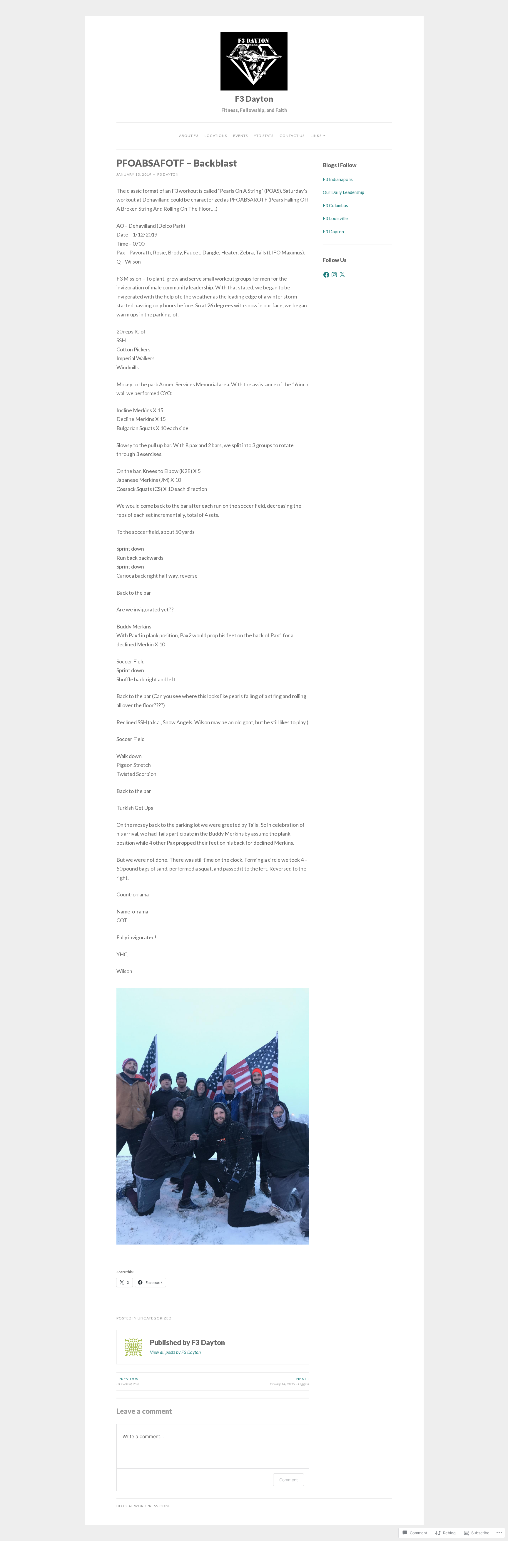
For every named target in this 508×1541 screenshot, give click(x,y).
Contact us (292, 135)
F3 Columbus (335, 205)
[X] (342, 274)
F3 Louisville (335, 218)
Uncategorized (155, 1318)
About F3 (188, 135)
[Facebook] (326, 274)
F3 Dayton (254, 98)
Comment (288, 1479)
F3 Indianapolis (338, 179)
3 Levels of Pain (127, 1381)
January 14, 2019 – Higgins (289, 1381)
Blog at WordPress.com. (143, 1506)
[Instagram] (334, 274)
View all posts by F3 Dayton (175, 1352)
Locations (216, 135)
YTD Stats (263, 135)
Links (316, 135)
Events (240, 135)
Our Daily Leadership (343, 192)
